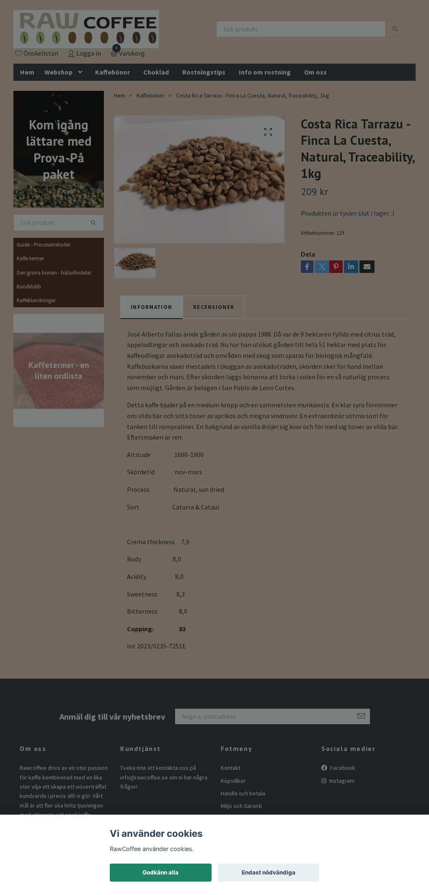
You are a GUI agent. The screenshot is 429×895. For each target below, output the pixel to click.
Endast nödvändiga (268, 872)
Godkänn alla (160, 872)
